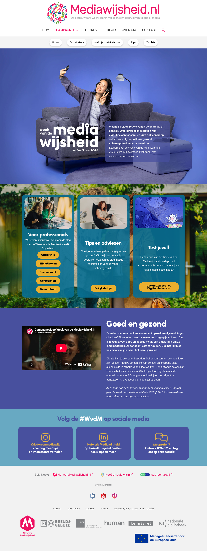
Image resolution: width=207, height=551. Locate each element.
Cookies (90, 509)
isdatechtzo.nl (160, 474)
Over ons (129, 30)
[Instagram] (114, 496)
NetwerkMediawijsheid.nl (74, 474)
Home (46, 30)
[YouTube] (103, 496)
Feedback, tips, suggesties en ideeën (134, 509)
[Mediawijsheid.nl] (103, 13)
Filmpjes (109, 30)
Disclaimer (74, 509)
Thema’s (90, 30)
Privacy (104, 509)
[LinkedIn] (92, 496)
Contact (149, 30)
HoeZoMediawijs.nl (118, 474)
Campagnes (65, 30)
